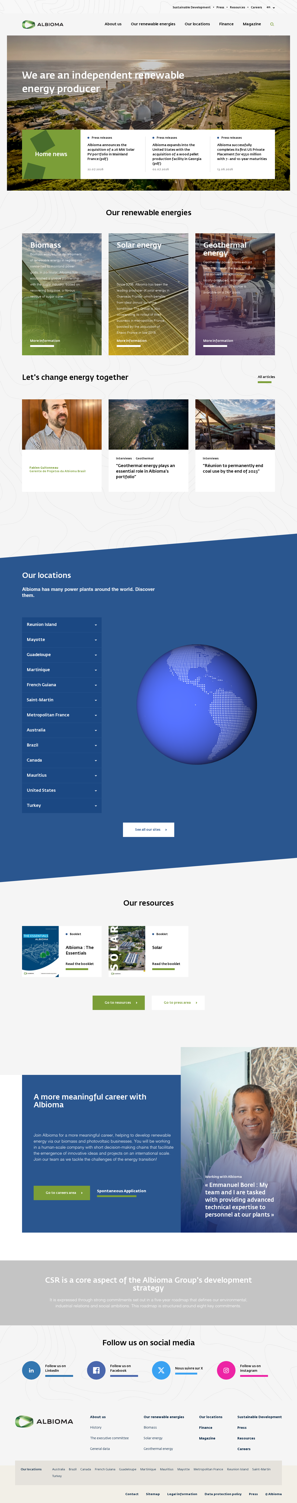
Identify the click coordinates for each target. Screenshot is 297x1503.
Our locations (211, 1417)
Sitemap (153, 1494)
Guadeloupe (127, 1469)
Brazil (73, 1469)
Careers (244, 1449)
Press (242, 1427)
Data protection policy (223, 1494)
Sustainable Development (259, 1417)
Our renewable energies (164, 1417)
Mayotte (183, 1469)
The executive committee (109, 1438)
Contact (132, 1494)
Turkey (57, 1476)
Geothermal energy (158, 1449)
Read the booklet (80, 964)
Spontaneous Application (121, 1191)
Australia (58, 1469)
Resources (246, 1438)
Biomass (150, 1427)
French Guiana (105, 1469)
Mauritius (167, 1469)
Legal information (182, 1494)
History (95, 1427)
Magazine (207, 1438)
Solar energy (153, 1438)
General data (100, 1449)
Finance (205, 1427)
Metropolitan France (208, 1469)
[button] (62, 624)
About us (98, 1417)
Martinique (148, 1469)
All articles (266, 377)
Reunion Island (238, 1469)
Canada (85, 1469)
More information (45, 341)
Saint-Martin (261, 1469)
